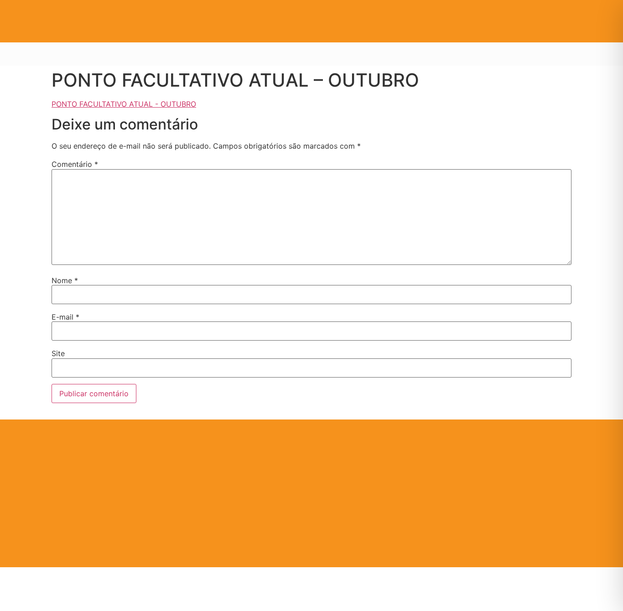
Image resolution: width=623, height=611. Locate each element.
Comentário (75, 164)
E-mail (65, 317)
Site (58, 353)
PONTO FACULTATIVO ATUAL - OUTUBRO (124, 104)
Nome (65, 280)
